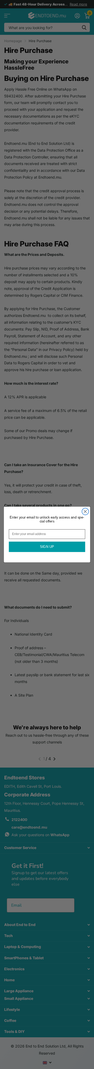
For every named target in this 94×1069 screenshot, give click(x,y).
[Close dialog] (85, 511)
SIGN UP (47, 547)
